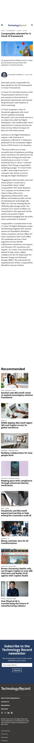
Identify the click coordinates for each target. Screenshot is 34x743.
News (3, 30)
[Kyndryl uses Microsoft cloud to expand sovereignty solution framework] (14, 380)
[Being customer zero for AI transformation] (14, 529)
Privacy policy (4, 737)
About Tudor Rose (5, 731)
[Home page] (17, 25)
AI (5, 420)
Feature (3, 599)
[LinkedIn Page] (8, 713)
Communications (13, 450)
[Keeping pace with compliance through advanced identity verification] (14, 468)
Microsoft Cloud (10, 390)
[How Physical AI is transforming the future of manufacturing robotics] (14, 589)
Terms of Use (4, 734)
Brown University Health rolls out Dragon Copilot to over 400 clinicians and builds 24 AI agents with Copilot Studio (16, 572)
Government (10, 30)
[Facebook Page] (2, 713)
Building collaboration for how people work (16, 454)
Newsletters (5, 705)
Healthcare (12, 566)
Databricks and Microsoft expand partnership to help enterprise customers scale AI (16, 513)
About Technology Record (10, 698)
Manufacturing (11, 599)
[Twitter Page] (5, 713)
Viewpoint (4, 450)
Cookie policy (4, 740)
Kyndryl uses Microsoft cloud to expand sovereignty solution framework (17, 395)
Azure (19, 30)
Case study (4, 478)
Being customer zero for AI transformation (14, 542)
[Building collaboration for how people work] (14, 441)
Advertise (4, 709)
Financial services (14, 478)
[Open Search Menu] (32, 25)
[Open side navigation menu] (2, 25)
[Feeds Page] (12, 713)
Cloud (25, 30)
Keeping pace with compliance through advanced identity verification (16, 483)
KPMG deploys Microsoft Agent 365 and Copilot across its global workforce (16, 425)
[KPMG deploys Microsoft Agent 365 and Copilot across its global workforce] (14, 410)
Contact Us (5, 702)
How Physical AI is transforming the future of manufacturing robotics (14, 603)
